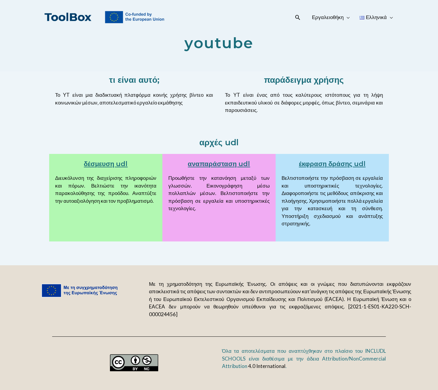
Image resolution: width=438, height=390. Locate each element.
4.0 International (266, 366)
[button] (297, 17)
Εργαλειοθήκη (328, 17)
